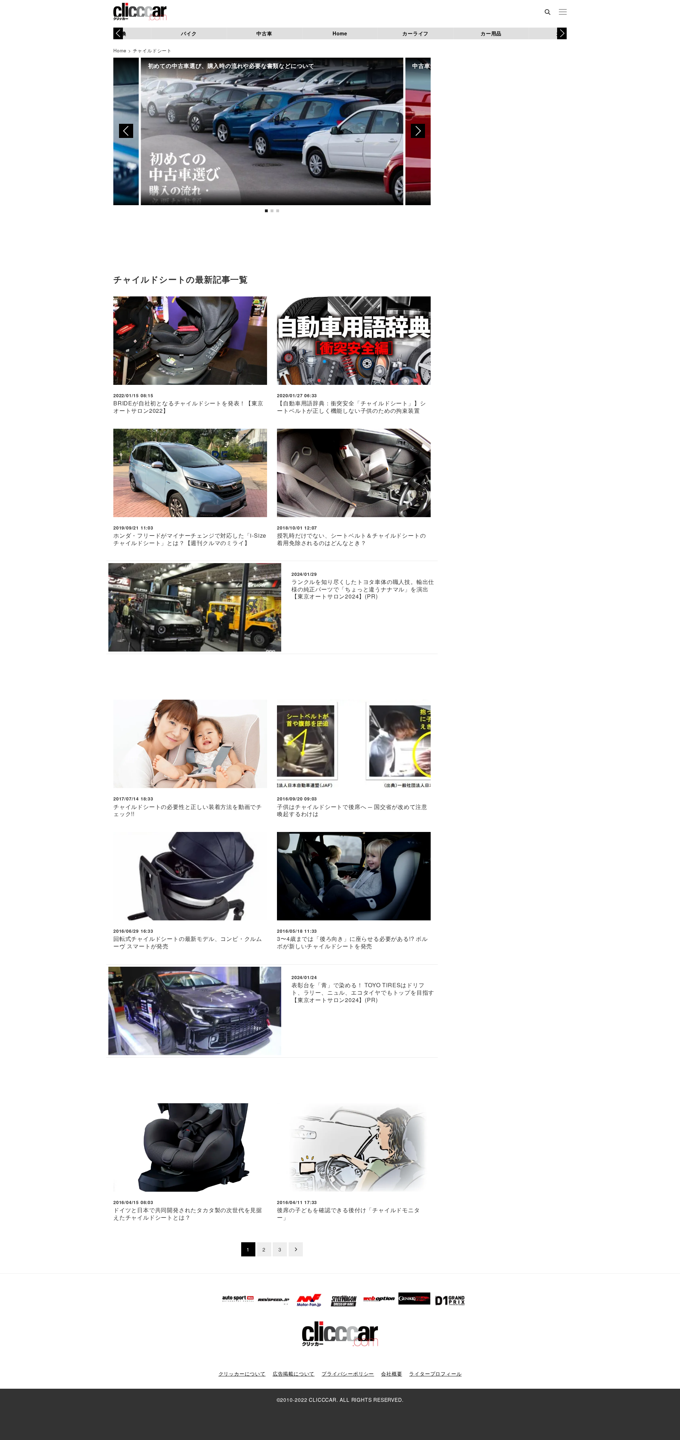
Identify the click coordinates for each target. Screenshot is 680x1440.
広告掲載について (293, 1373)
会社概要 (391, 1373)
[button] (562, 33)
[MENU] (563, 12)
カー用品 (491, 33)
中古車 (264, 33)
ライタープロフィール (435, 1373)
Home (340, 33)
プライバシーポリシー (348, 1373)
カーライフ (415, 33)
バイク (189, 33)
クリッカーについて (242, 1373)
